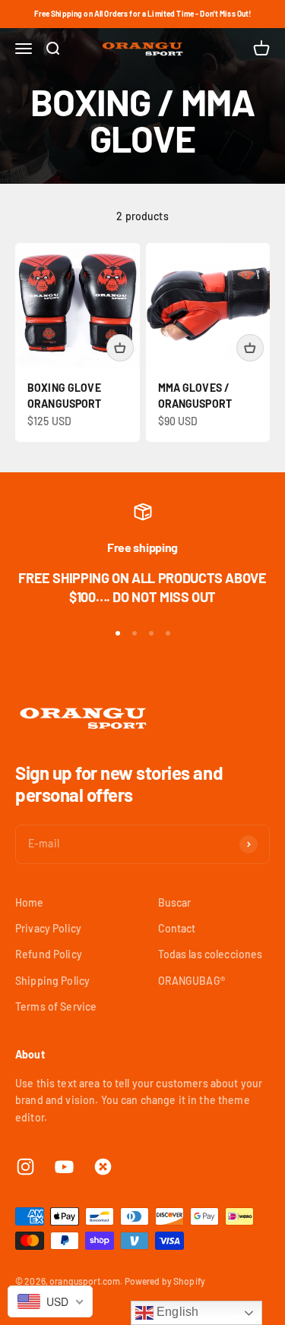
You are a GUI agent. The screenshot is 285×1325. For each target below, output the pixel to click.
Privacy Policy (48, 928)
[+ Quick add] (120, 347)
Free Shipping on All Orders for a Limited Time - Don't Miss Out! (143, 13)
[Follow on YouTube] (64, 1166)
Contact (177, 928)
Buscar (175, 902)
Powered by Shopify (165, 1281)
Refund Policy (48, 954)
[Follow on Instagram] (25, 1166)
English (176, 1311)
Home (29, 902)
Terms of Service (56, 1006)
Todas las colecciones (210, 954)
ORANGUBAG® (191, 980)
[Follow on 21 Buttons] (103, 1166)
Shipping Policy (52, 980)
